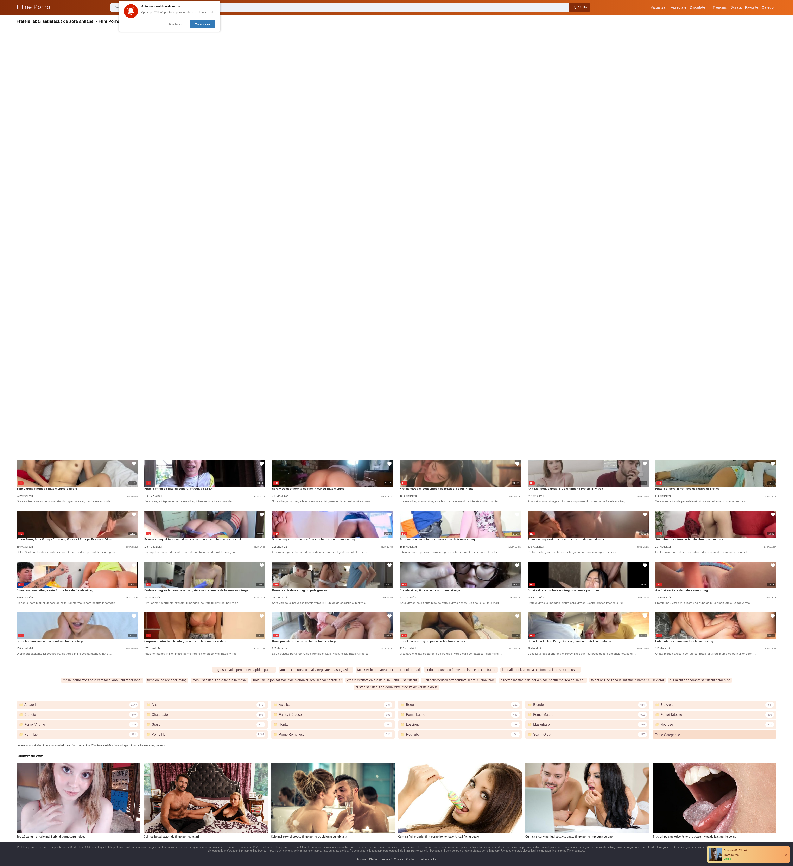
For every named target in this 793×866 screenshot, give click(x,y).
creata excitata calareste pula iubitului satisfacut (382, 680)
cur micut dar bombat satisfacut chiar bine (700, 680)
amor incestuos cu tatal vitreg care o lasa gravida (315, 670)
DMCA (373, 859)
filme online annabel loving (167, 680)
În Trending (718, 7)
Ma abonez (202, 24)
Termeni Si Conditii (391, 859)
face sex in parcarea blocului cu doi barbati (388, 670)
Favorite (751, 7)
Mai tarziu (176, 24)
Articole (361, 859)
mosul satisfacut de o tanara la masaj (219, 680)
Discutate (697, 7)
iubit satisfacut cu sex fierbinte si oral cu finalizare (459, 680)
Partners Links (427, 859)
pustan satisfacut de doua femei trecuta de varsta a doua (396, 687)
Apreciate (678, 7)
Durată (736, 7)
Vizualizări (659, 7)
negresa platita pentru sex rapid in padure (244, 670)
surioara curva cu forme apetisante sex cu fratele (461, 670)
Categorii (769, 7)
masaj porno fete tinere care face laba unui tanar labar (102, 680)
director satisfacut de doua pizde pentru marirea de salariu (543, 680)
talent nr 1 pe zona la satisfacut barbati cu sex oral (627, 680)
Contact (410, 859)
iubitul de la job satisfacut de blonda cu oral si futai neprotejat (296, 680)
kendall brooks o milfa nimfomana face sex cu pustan (540, 670)
